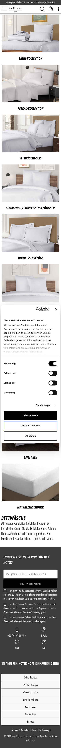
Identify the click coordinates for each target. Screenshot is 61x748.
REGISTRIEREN (30, 584)
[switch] (52, 374)
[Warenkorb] (50, 9)
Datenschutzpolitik (43, 599)
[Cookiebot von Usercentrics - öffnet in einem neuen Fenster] (37, 309)
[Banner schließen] (56, 309)
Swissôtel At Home (30, 700)
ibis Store (30, 722)
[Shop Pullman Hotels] (20, 9)
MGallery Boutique (30, 685)
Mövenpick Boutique (30, 692)
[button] (17, 645)
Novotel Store (30, 707)
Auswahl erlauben (30, 425)
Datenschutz (40, 730)
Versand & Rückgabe (20, 730)
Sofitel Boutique (30, 677)
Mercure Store (30, 714)
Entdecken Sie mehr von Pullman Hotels (26, 560)
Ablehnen (30, 436)
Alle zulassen (30, 415)
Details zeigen (43, 405)
